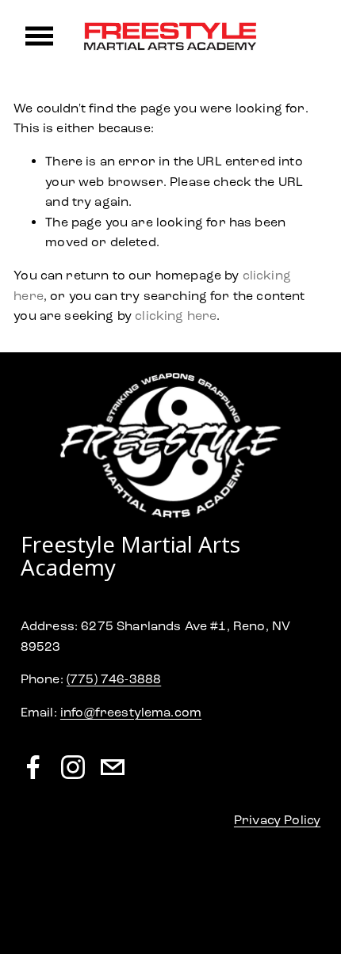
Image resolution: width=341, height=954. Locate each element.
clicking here (175, 315)
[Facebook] (33, 767)
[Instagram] (73, 767)
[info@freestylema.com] (112, 767)
